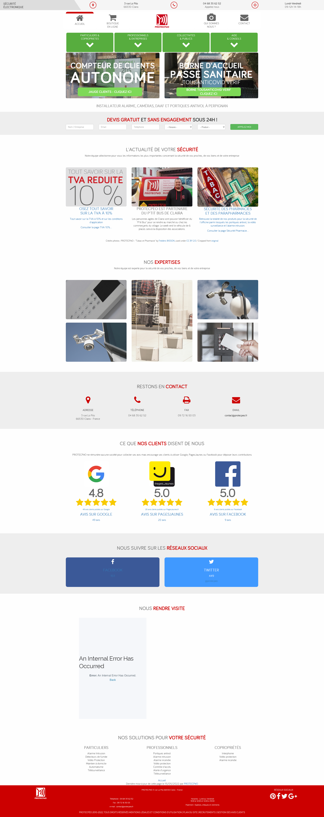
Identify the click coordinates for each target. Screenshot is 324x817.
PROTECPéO (191, 783)
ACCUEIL (80, 23)
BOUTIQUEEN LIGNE (113, 25)
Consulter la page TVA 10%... (96, 217)
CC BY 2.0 (191, 240)
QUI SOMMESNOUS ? (211, 25)
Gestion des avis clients (231, 812)
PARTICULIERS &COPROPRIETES (89, 37)
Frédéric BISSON (167, 240)
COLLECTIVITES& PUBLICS (186, 37)
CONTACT (244, 23)
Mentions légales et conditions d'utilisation (155, 812)
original (214, 240)
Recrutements (207, 812)
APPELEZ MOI (244, 126)
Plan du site (190, 812)
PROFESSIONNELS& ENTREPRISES (138, 37)
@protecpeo (211, 581)
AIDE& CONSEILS (234, 37)
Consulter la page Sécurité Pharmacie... (228, 219)
